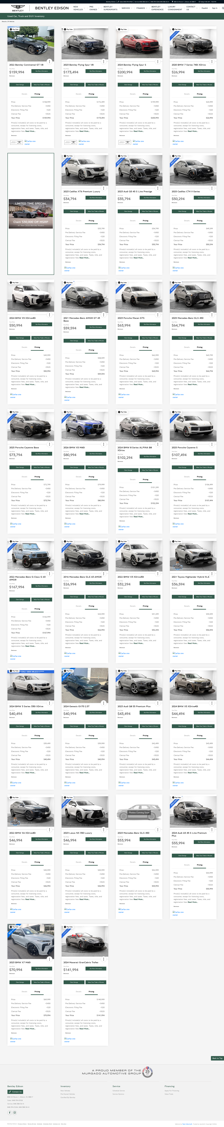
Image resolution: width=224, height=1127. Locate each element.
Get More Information (42, 71)
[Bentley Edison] (39, 8)
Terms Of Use (32, 1124)
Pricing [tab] (37, 94)
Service (116, 1086)
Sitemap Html (47, 1124)
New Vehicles (65, 1091)
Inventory (65, 1086)
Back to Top (217, 1058)
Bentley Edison (12, 1124)
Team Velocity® (187, 1124)
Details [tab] (24, 94)
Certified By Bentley (68, 1097)
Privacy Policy (22, 1124)
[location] (172, 1)
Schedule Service (119, 1091)
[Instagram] (14, 1112)
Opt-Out (63, 1124)
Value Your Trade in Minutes (42, 84)
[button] (14, 29)
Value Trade (169, 1094)
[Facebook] (9, 1112)
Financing (169, 1086)
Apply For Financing (172, 1091)
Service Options (118, 1094)
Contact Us (17, 1092)
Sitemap (39, 1124)
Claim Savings (20, 84)
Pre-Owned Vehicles (68, 1094)
